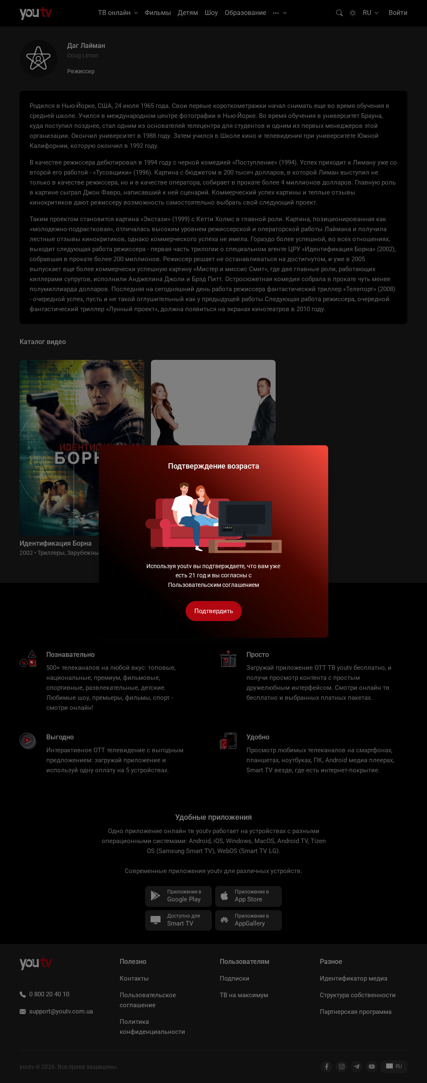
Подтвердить (213, 611)
